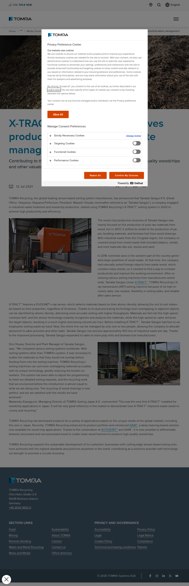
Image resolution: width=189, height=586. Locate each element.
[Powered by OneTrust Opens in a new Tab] (132, 184)
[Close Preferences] (6, 579)
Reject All (95, 175)
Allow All (58, 114)
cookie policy (54, 89)
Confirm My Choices (126, 175)
